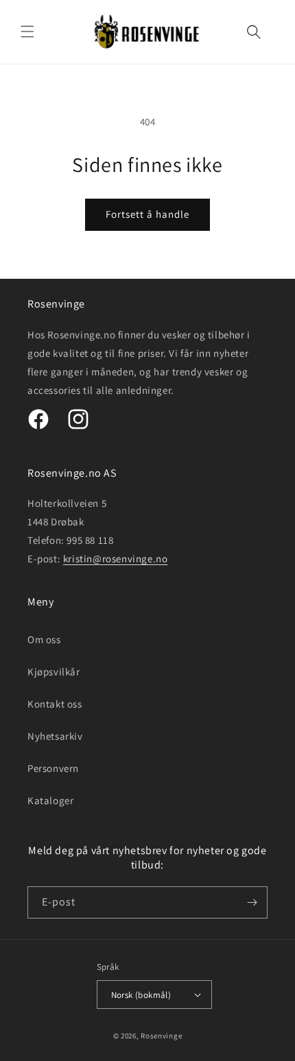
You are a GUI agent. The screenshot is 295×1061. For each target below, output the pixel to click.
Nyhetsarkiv (55, 735)
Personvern (53, 768)
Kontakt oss (54, 703)
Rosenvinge (161, 1035)
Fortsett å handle (147, 214)
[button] (27, 31)
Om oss (44, 639)
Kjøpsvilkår (53, 671)
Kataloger (50, 800)
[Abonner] (252, 902)
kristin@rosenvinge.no (115, 558)
